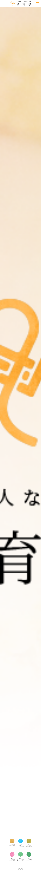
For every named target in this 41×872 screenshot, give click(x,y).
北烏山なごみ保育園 (20, 859)
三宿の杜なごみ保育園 (28, 859)
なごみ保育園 (12, 845)
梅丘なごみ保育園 (12, 859)
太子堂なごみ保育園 (28, 845)
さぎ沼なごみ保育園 (20, 845)
